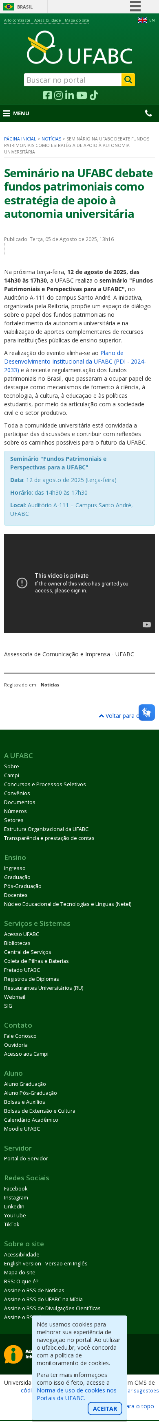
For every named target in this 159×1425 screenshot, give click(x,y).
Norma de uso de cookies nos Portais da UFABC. (77, 1394)
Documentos (19, 802)
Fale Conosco (20, 1036)
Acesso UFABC (21, 934)
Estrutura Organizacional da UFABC (46, 829)
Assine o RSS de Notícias (34, 1290)
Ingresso (15, 868)
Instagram (16, 1197)
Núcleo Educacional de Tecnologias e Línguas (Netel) (67, 904)
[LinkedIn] (69, 96)
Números (15, 811)
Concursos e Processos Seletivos (45, 784)
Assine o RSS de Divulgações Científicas (52, 1308)
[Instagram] (58, 96)
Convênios (17, 793)
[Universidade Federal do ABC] (79, 47)
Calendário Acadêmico (31, 1119)
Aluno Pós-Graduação (30, 1093)
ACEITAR (105, 1408)
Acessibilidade (47, 20)
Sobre (11, 766)
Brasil (25, 7)
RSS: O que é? (21, 1281)
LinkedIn (14, 1206)
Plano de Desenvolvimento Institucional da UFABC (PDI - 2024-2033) (75, 361)
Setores (14, 820)
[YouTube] (81, 96)
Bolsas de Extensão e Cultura (39, 1110)
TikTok (11, 1224)
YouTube (15, 1215)
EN (152, 20)
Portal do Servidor (26, 1158)
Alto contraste (17, 20)
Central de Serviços (27, 952)
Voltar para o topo (129, 715)
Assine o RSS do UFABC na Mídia (43, 1299)
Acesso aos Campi (26, 1053)
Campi (11, 775)
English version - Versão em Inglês (46, 1263)
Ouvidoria (16, 1044)
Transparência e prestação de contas (49, 838)
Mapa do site (77, 20)
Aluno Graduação (25, 1084)
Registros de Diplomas (31, 979)
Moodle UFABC (22, 1128)
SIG (8, 1005)
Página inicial (20, 139)
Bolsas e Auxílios (24, 1101)
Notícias (51, 139)
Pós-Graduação (23, 886)
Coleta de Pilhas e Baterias (36, 961)
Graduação (17, 877)
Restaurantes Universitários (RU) (43, 987)
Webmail (14, 996)
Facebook (15, 1188)
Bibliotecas (17, 943)
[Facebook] (47, 96)
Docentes (16, 895)
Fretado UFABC (22, 970)
